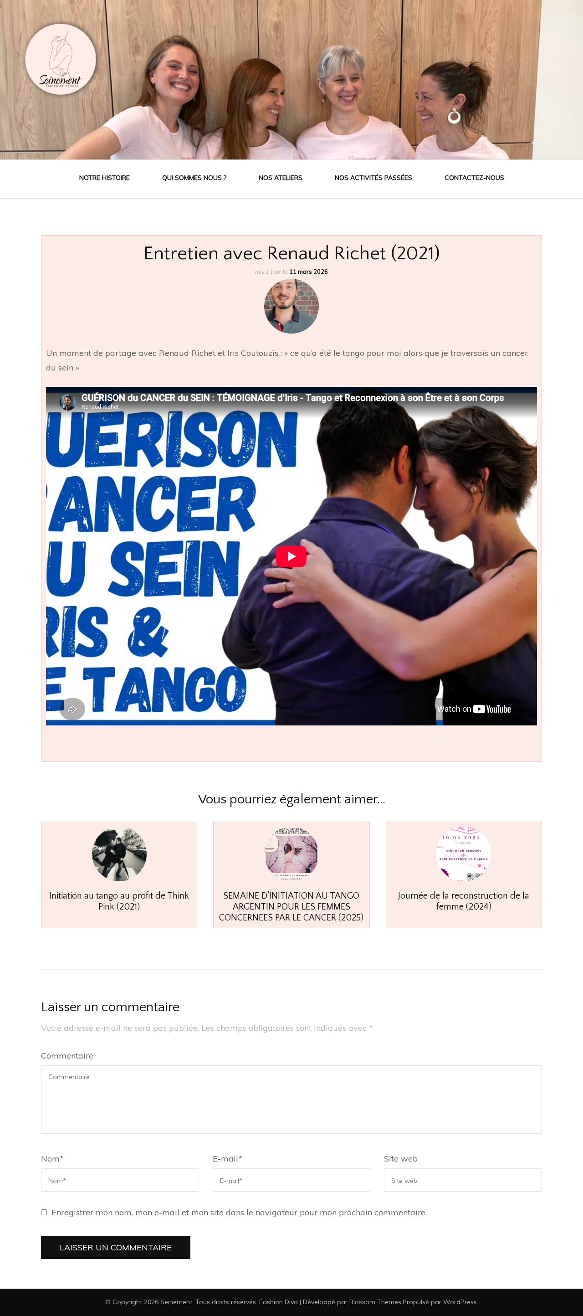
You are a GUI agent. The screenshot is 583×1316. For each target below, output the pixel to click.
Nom (52, 1158)
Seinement (176, 1302)
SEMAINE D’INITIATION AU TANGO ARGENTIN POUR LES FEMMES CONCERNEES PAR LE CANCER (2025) (291, 907)
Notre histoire (104, 178)
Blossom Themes (375, 1302)
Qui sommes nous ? (194, 178)
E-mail (227, 1158)
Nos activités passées (373, 178)
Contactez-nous (474, 178)
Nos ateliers (280, 178)
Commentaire (67, 1055)
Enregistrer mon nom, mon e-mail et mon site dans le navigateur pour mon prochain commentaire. (239, 1212)
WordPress (460, 1302)
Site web (401, 1158)
